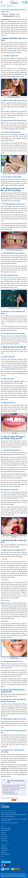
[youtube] (5, 865)
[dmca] (15, 869)
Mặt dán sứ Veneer (6, 603)
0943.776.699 (13, 812)
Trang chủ (3, 5)
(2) (23, 185)
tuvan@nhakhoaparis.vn (9, 816)
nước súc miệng (18, 741)
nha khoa (24, 342)
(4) (9, 627)
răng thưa (17, 64)
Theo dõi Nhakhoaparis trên (8, 16)
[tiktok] (7, 865)
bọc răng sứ (4, 556)
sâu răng (16, 179)
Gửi (14, 800)
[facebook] (2, 865)
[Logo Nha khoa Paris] (5, 807)
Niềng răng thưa (14, 658)
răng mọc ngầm (13, 50)
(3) (13, 565)
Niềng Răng (9, 5)
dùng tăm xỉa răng (17, 134)
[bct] (5, 869)
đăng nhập (7, 798)
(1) (9, 44)
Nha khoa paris (17, 14)
